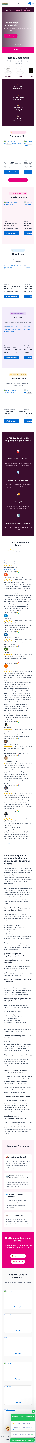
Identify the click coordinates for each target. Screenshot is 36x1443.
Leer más (7, 843)
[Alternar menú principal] (23, 3)
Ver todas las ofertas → (18, 180)
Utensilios (18, 1353)
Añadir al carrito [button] (11, 172)
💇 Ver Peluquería (18, 1256)
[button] (33, 4)
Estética (18, 1379)
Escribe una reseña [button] (10, 569)
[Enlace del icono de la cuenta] (19, 3)
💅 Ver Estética (18, 1262)
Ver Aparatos (11, 36)
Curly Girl (18, 1402)
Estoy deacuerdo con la (22, 1428)
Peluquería (18, 1307)
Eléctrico (18, 1330)
